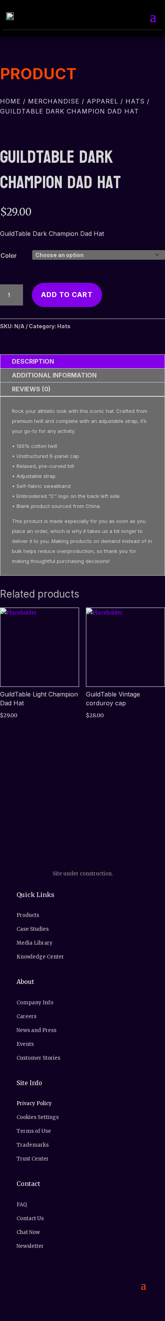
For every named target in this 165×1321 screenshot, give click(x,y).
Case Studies (32, 929)
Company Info (34, 1002)
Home (10, 101)
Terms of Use (33, 1131)
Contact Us (30, 1218)
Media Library (34, 943)
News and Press (36, 1030)
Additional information (54, 375)
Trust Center (32, 1159)
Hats (135, 101)
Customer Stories (38, 1058)
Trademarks (32, 1145)
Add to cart (67, 295)
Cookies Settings (37, 1117)
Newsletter (30, 1246)
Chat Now (28, 1232)
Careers (26, 1016)
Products (27, 915)
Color (8, 255)
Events (25, 1044)
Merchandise (53, 101)
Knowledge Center (40, 957)
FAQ (21, 1204)
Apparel (102, 101)
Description (33, 361)
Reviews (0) (31, 389)
